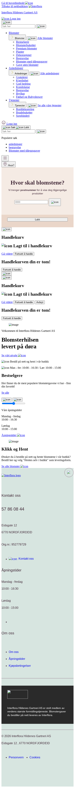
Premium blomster (26, 48)
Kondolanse (23, 87)
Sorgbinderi (22, 115)
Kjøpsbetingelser (20, 665)
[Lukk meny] (6, 22)
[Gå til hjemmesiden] (11, 475)
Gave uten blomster (27, 64)
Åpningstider (17, 658)
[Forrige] (6, 400)
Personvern (16, 757)
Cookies (34, 757)
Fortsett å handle (24, 254)
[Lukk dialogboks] (6, 278)
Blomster (14, 32)
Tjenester (14, 100)
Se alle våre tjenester (49, 105)
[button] (69, 472)
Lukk (37, 219)
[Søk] (41, 26)
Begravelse (22, 58)
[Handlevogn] (6, 229)
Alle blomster (45, 38)
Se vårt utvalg (9, 355)
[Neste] (17, 400)
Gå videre (7, 253)
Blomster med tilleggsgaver (31, 61)
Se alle (5, 392)
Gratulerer (22, 77)
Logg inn (15, 18)
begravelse (15, 147)
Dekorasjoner (23, 55)
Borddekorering (25, 109)
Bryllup (20, 93)
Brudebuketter (24, 112)
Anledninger (16, 68)
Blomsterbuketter (26, 45)
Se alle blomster (10, 466)
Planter (20, 51)
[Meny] (5, 158)
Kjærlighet (22, 80)
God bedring (23, 83)
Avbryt (39, 302)
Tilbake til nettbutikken (14, 6)
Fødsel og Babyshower (29, 96)
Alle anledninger (49, 73)
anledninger (15, 144)
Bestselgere (22, 41)
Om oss (14, 651)
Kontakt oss (26, 558)
